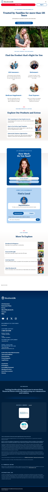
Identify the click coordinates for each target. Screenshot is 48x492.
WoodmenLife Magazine (11, 243)
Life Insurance (13, 72)
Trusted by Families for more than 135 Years (24, 14)
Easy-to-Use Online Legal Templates (17, 126)
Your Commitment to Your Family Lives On (19, 119)
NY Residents (5, 365)
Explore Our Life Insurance (24, 23)
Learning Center (9, 260)
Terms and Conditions (7, 354)
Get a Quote (18, 4)
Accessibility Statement (8, 367)
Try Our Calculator (24, 178)
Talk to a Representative (24, 181)
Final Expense (34, 95)
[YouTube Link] (3, 318)
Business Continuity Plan (39, 457)
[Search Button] (38, 219)
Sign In (41, 4)
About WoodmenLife (10, 268)
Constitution (5, 363)
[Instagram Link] (15, 318)
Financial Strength (10, 251)
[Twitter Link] (11, 318)
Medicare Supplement (14, 95)
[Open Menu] (45, 1)
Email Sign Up (4, 325)
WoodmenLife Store (7, 369)
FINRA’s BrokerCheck (29, 457)
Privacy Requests (6, 358)
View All (30, 405)
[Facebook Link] (7, 318)
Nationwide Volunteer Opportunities (17, 133)
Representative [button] (18, 213)
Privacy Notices (5, 356)
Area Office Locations (7, 371)
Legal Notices (5, 360)
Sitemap (4, 373)
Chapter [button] (31, 213)
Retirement (34, 72)
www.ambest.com (32, 467)
